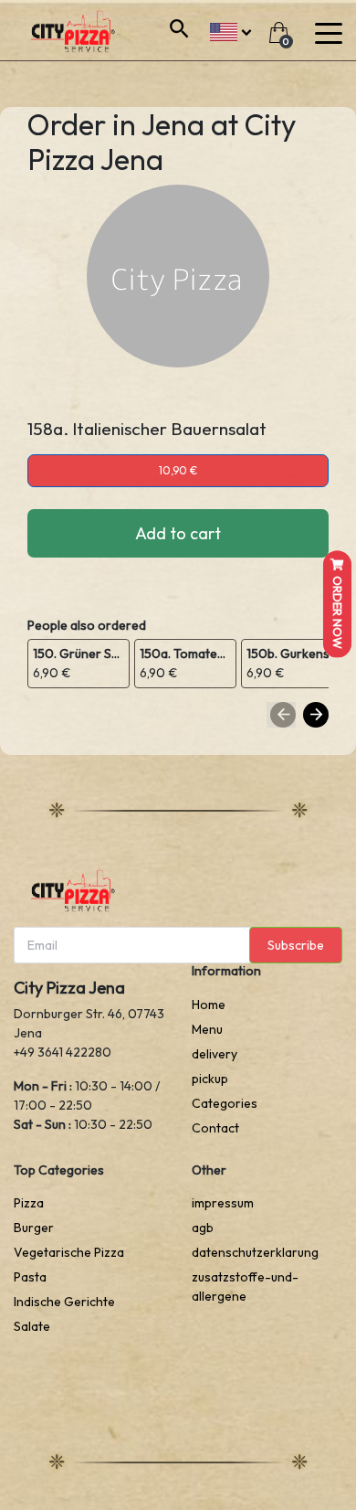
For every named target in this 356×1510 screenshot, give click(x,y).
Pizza (29, 1203)
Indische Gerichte (64, 1301)
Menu (207, 1029)
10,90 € (178, 470)
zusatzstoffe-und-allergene (245, 1286)
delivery (214, 1054)
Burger (34, 1227)
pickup (210, 1078)
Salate (32, 1326)
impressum (223, 1203)
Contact (215, 1128)
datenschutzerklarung (255, 1252)
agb (203, 1227)
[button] (230, 29)
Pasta (30, 1277)
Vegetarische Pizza (69, 1252)
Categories (224, 1103)
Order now (337, 611)
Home (208, 1004)
